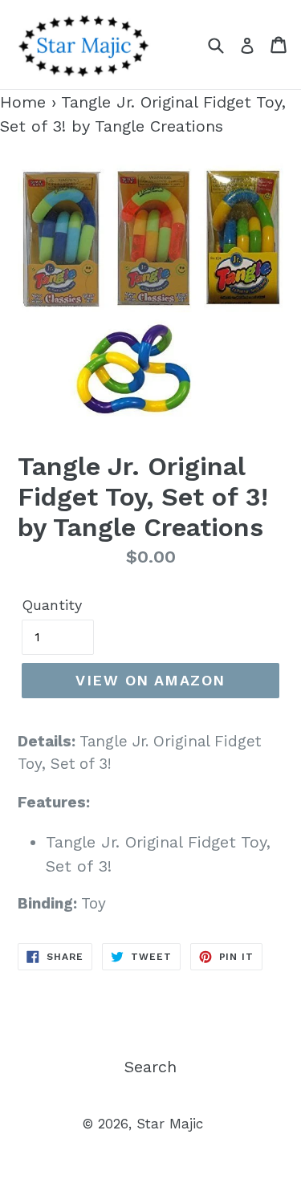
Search (150, 1066)
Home (23, 102)
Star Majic (169, 1124)
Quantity (52, 604)
